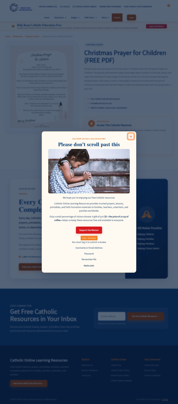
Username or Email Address (89, 247)
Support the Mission (89, 230)
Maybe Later (89, 265)
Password (89, 253)
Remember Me (89, 259)
